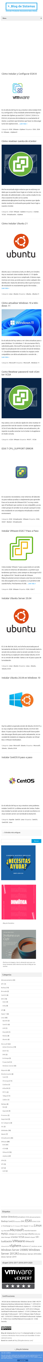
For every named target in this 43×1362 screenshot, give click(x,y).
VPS (2, 1164)
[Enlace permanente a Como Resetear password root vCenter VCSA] (21, 418)
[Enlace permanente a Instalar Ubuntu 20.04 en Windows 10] (21, 721)
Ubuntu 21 (35, 294)
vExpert (32, 1237)
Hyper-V (4, 1014)
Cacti (4, 1077)
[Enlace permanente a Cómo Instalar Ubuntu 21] (21, 267)
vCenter (36, 212)
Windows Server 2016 (28, 1254)
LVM (4, 1028)
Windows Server (8, 1066)
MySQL (5, 1036)
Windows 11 (35, 363)
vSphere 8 (13, 132)
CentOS (17, 819)
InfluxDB (5, 1088)
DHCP (4, 1051)
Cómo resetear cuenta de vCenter (19, 141)
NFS (16, 1234)
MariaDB (5, 1032)
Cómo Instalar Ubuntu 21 (15, 223)
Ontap (19, 1234)
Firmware (17, 1226)
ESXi (10, 129)
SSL (2, 1126)
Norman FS (18, 1333)
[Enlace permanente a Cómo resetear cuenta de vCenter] (21, 184)
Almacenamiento (6, 980)
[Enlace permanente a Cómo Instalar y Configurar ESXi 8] (21, 105)
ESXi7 (4, 522)
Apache (11, 819)
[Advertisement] (21, 45)
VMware (16, 129)
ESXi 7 (33, 589)
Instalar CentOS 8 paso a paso (17, 757)
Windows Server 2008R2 (14, 1249)
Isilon (4, 1002)
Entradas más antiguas (11, 832)
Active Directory (8, 1047)
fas (11, 1226)
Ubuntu (15, 294)
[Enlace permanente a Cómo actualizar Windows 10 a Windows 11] (21, 335)
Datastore (18, 1221)
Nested (9, 522)
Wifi (2, 1168)
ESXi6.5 (34, 1221)
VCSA (4, 214)
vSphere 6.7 (26, 1246)
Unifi (4, 1171)
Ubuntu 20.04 (6, 669)
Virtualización (11, 214)
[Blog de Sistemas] (22, 12)
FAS (4, 1107)
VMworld (6, 1152)
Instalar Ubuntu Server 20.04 (16, 598)
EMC (2, 999)
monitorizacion (30, 1231)
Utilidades (4, 1130)
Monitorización (6, 1074)
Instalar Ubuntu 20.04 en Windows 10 (21, 677)
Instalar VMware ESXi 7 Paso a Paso (20, 531)
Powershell (6, 1062)
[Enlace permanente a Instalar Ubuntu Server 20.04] (21, 641)
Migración (4, 1070)
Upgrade (5, 1111)
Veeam (3, 1134)
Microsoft (12, 363)
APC (2, 984)
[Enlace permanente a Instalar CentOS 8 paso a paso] (21, 800)
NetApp (3, 1104)
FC (13, 1226)
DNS (4, 1054)
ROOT (29, 439)
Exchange (6, 1058)
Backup (3, 987)
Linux (11, 294)
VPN (2, 1160)
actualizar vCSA (23, 1217)
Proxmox (4, 1115)
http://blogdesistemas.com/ (23, 1340)
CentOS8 (5, 822)
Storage (24, 1234)
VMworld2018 (5, 1246)
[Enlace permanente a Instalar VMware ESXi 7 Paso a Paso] (21, 562)
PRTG (4, 1092)
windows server (36, 1246)
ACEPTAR (23, 1360)
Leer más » (23, 124)
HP (2, 1010)
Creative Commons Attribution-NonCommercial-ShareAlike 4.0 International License (21, 1335)
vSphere (22, 129)
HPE (21, 1226)
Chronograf (6, 1081)
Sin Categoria (5, 1123)
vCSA (11, 212)
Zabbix (5, 1099)
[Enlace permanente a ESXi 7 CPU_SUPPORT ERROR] (21, 492)
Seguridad (4, 1119)
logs (2, 1230)
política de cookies (29, 1357)
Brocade (4, 991)
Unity (4, 1005)
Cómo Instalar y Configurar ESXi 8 (19, 73)
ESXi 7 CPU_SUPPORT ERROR (17, 448)
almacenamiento (34, 1217)
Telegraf (5, 1096)
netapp (12, 1234)
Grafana (5, 1084)
